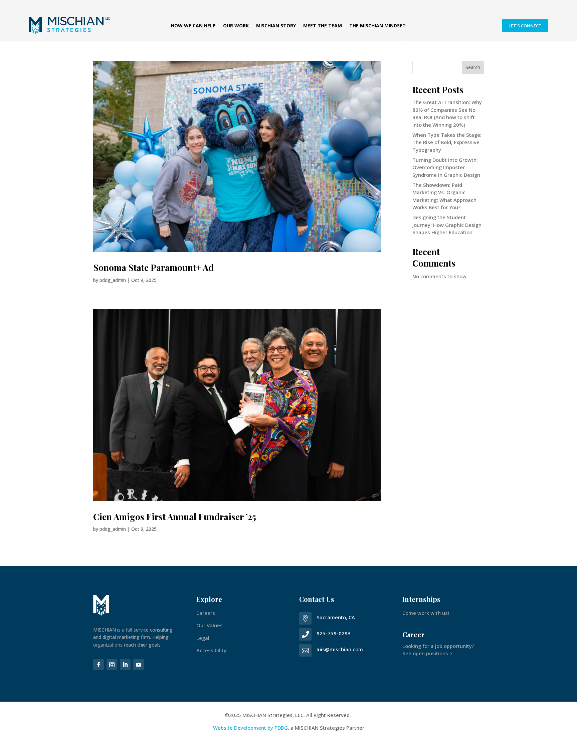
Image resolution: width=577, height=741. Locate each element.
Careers (205, 613)
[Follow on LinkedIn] (125, 664)
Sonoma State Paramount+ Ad (153, 267)
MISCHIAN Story (276, 26)
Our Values (209, 625)
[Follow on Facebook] (98, 664)
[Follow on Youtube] (138, 664)
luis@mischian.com (340, 649)
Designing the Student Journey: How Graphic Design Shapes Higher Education (447, 225)
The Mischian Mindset (377, 26)
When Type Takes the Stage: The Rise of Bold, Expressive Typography (447, 142)
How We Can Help (193, 26)
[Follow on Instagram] (112, 664)
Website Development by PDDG (250, 727)
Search (472, 67)
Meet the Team (322, 26)
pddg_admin (113, 280)
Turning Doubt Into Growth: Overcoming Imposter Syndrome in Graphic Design (446, 167)
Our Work (236, 26)
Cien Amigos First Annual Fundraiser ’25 (174, 516)
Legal (202, 638)
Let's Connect (525, 26)
